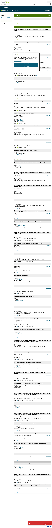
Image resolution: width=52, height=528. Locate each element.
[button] (49, 13)
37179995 (17, 48)
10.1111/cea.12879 (18, 166)
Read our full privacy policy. (18, 61)
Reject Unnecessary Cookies (26, 63)
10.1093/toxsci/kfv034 (19, 268)
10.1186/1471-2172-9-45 (19, 407)
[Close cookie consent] (38, 54)
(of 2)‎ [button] (37, 75)
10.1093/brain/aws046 (19, 344)
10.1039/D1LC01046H (18, 92)
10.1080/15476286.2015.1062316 (20, 247)
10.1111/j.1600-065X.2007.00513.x (20, 447)
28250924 (17, 191)
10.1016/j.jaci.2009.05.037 (19, 376)
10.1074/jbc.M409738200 (19, 478)
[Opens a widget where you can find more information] (49, 527)
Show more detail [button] (48, 32)
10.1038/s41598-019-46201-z (19, 154)
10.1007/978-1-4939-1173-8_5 (20, 300)
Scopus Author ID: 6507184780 (5, 17)
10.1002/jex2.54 (18, 82)
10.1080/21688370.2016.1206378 (20, 203)
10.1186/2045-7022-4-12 (19, 279)
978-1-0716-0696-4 (20, 119)
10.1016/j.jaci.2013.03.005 (19, 333)
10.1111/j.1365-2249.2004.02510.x (20, 467)
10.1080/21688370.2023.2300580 (20, 33)
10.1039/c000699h (18, 366)
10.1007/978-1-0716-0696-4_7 (20, 117)
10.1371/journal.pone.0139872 (20, 257)
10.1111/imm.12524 (18, 236)
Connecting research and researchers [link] (6, 4)
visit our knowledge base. (47, 523)
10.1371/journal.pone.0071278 (20, 310)
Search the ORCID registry (33, 4)
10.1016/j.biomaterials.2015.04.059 (20, 225)
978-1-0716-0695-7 (20, 120)
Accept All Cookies (26, 66)
